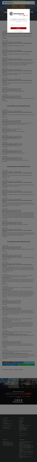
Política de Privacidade (20, 31)
